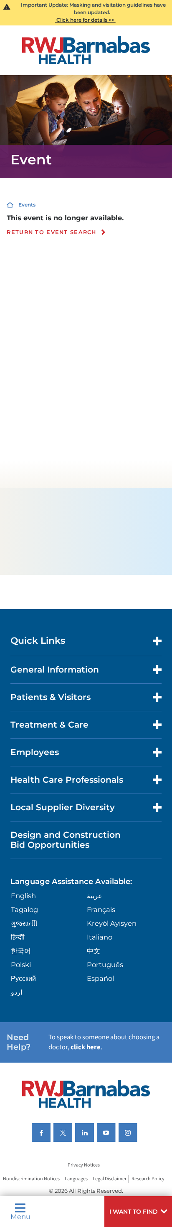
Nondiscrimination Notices (31, 1179)
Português (105, 964)
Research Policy (148, 1179)
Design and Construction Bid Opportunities (65, 839)
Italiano (99, 937)
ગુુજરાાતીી (24, 923)
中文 (93, 951)
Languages (76, 1179)
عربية (94, 896)
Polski (21, 964)
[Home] (86, 50)
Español (100, 978)
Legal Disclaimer (109, 1179)
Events (26, 205)
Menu (20, 1216)
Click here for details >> (85, 20)
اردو (16, 992)
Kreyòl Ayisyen (112, 923)
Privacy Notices (84, 1165)
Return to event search (51, 232)
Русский (23, 978)
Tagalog (24, 909)
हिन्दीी (18, 937)
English (23, 896)
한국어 (21, 951)
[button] (138, 1211)
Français (101, 909)
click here (86, 1047)
